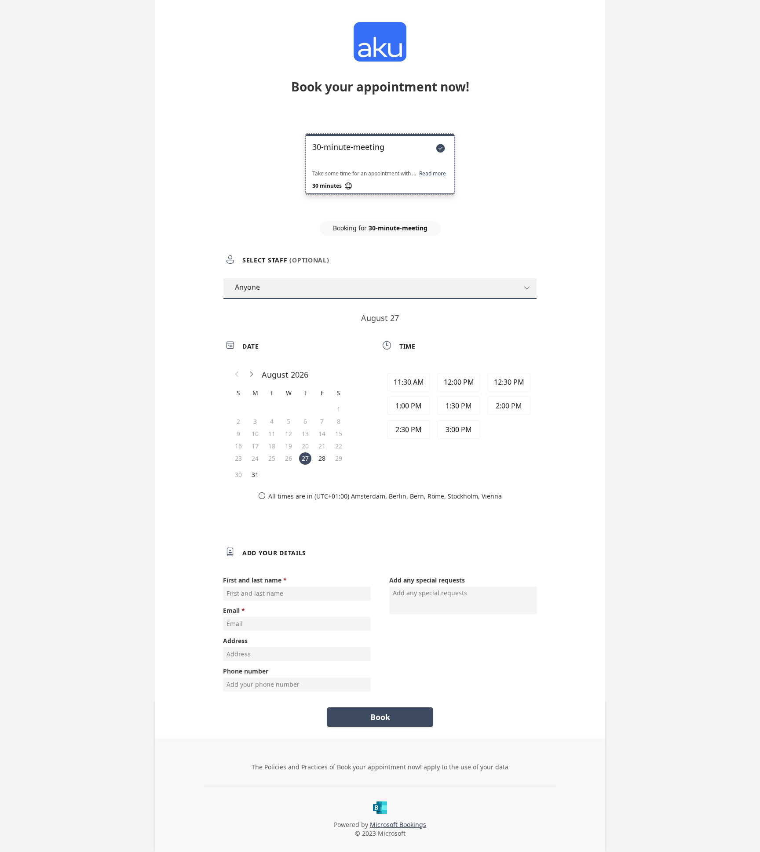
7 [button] (322, 421)
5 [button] (288, 421)
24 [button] (255, 458)
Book (380, 717)
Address (235, 641)
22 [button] (338, 446)
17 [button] (255, 446)
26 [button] (288, 458)
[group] (458, 407)
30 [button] (238, 474)
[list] (380, 172)
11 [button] (271, 434)
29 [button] (338, 458)
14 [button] (321, 434)
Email (231, 610)
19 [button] (288, 446)
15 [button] (338, 434)
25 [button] (271, 458)
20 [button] (305, 446)
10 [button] (255, 434)
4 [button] (272, 421)
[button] (237, 374)
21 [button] (321, 446)
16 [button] (238, 446)
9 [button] (238, 434)
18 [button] (271, 446)
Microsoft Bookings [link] (398, 824)
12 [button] (288, 434)
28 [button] (321, 458)
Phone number (245, 671)
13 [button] (305, 434)
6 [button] (305, 421)
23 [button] (238, 458)
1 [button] (338, 409)
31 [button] (255, 474)
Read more (432, 174)
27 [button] (305, 458)
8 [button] (338, 421)
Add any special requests (427, 580)
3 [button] (255, 421)
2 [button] (238, 421)
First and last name (252, 580)
